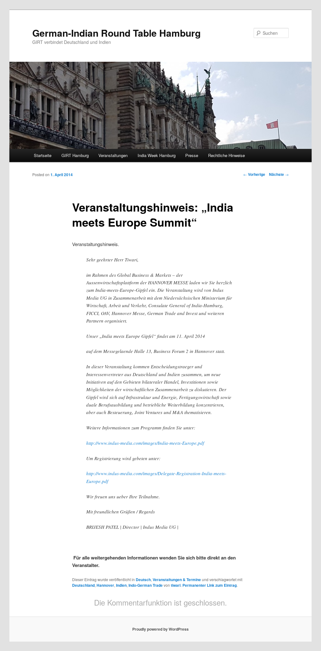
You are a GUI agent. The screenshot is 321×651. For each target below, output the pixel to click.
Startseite (42, 155)
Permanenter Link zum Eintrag (209, 585)
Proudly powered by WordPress (160, 629)
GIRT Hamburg (75, 155)
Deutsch (143, 579)
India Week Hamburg (157, 155)
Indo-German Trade (146, 585)
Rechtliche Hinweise (226, 155)
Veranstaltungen (113, 155)
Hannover (105, 585)
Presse (191, 155)
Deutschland (83, 585)
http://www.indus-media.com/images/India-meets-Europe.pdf (145, 443)
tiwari (176, 585)
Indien (121, 585)
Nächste (279, 174)
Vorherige (254, 174)
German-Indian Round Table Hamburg (116, 32)
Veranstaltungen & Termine (177, 579)
